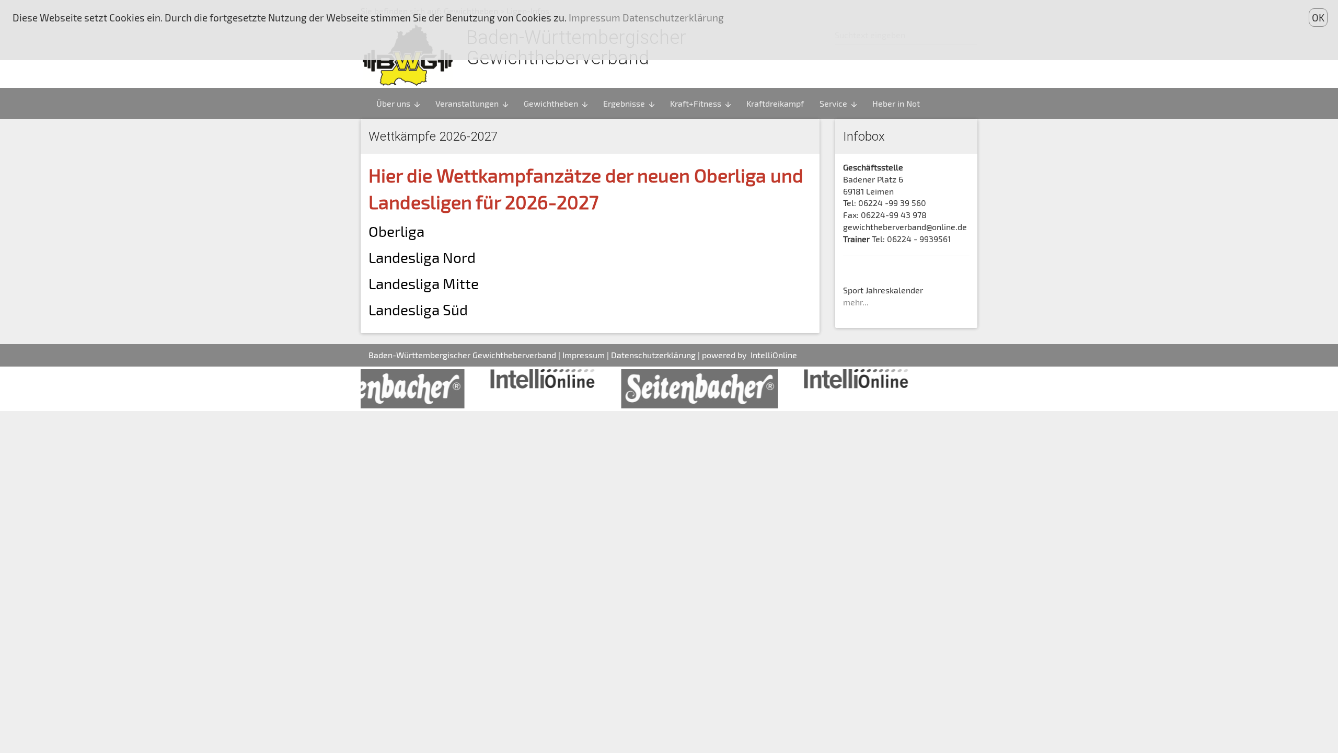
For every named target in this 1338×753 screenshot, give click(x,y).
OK (1318, 18)
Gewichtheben (556, 103)
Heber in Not (896, 103)
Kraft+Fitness (701, 103)
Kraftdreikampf (775, 103)
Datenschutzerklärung (653, 355)
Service (839, 103)
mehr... (856, 302)
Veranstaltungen (472, 103)
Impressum (583, 355)
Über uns (398, 103)
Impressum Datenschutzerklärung (645, 18)
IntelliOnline (774, 355)
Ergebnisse (629, 103)
